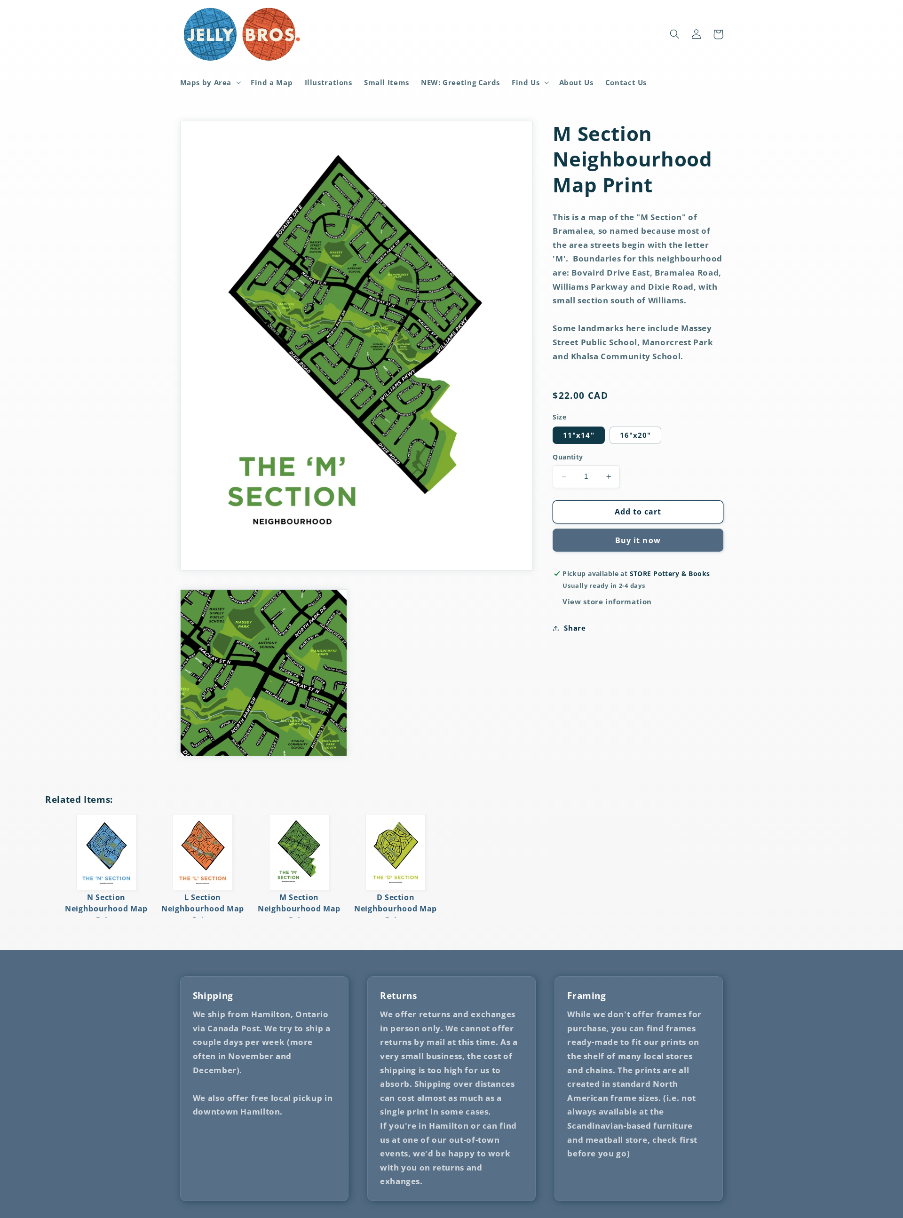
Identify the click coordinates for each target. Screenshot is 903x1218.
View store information (607, 601)
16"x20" (635, 435)
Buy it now (638, 540)
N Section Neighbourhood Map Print (106, 908)
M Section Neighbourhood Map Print (299, 908)
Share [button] (575, 628)
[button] (209, 82)
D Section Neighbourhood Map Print (395, 908)
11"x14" (578, 435)
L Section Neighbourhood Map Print (202, 908)
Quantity (568, 456)
